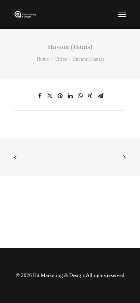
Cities (60, 59)
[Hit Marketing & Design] (25, 14)
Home (43, 59)
